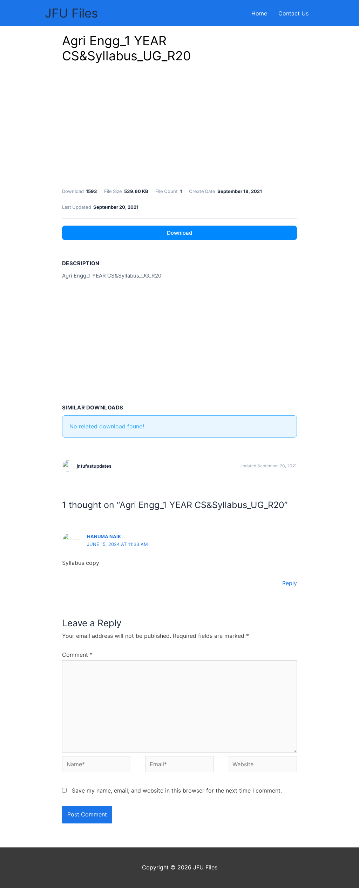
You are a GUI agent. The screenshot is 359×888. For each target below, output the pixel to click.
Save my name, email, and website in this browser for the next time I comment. (177, 790)
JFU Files (71, 13)
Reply (289, 583)
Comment (77, 654)
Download (179, 232)
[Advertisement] (179, 127)
